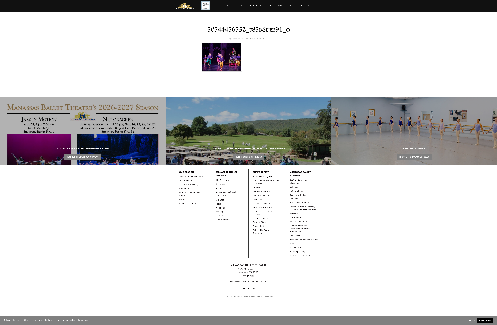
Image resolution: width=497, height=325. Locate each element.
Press (218, 204)
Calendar (294, 187)
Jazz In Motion (185, 180)
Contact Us (248, 288)
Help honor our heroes (248, 157)
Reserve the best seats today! (83, 157)
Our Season (228, 6)
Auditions (220, 208)
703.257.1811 (248, 276)
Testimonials (295, 218)
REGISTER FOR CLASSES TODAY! (414, 157)
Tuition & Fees (296, 191)
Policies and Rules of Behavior (304, 240)
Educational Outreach (226, 192)
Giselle (182, 199)
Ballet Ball (257, 199)
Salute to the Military (188, 184)
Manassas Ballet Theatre (252, 6)
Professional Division (299, 203)
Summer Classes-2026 (300, 255)
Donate (256, 187)
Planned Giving (260, 222)
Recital (293, 243)
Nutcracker (184, 188)
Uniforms (294, 199)
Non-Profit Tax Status (262, 207)
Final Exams (295, 236)
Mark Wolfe (237, 38)
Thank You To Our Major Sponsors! (264, 213)
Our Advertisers (260, 218)
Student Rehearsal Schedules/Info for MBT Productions (300, 229)
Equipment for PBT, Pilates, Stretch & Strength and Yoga (303, 208)
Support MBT (276, 6)
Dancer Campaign (261, 195)
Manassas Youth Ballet (300, 222)
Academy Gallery (297, 251)
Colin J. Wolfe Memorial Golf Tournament (266, 182)
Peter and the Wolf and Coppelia (190, 194)
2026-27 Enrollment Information (299, 181)
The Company (222, 180)
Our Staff (220, 200)
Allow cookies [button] (485, 320)
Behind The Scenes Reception (262, 231)
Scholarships (295, 247)
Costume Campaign (262, 203)
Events (219, 188)
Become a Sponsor (262, 191)
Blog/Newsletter (223, 220)
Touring (219, 212)
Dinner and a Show (188, 203)
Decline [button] (471, 320)
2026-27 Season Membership (193, 176)
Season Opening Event (263, 176)
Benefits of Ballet (298, 195)
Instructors (294, 214)
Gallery (219, 216)
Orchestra (220, 184)
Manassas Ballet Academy (301, 6)
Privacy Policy (259, 226)
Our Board (221, 196)
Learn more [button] (83, 320)
